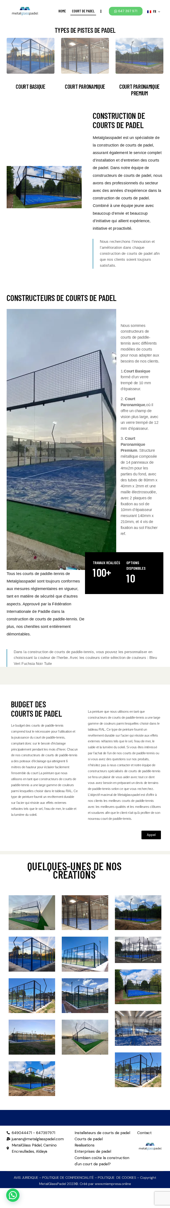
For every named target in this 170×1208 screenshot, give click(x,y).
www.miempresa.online (113, 1183)
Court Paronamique (85, 86)
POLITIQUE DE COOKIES (117, 1177)
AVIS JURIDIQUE (26, 1177)
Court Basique (30, 86)
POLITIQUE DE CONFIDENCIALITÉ (68, 1177)
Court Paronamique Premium (139, 89)
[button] (32, 908)
